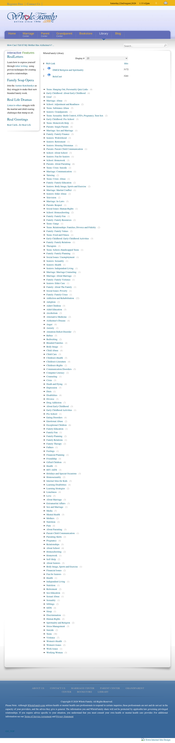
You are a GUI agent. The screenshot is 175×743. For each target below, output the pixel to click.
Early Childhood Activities (59, 410)
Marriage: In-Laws (55, 201)
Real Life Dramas (19, 99)
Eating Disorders (54, 417)
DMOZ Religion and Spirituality (68, 69)
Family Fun (52, 432)
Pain (48, 525)
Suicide (50, 630)
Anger (49, 324)
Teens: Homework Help (57, 122)
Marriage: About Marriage (59, 275)
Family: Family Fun (56, 216)
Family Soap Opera (20, 79)
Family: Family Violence (58, 279)
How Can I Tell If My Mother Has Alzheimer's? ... (30, 45)
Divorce (50, 398)
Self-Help (51, 559)
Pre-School (51, 413)
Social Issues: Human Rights (59, 208)
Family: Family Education (58, 182)
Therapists (51, 246)
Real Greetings (17, 119)
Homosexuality (53, 477)
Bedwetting (51, 339)
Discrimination (53, 615)
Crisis (49, 380)
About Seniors (53, 563)
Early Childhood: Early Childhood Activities (67, 238)
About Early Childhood (57, 406)
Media (49, 510)
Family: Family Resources (58, 219)
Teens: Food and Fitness (57, 234)
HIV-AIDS (51, 469)
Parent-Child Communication (60, 533)
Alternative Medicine (56, 316)
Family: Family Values (57, 231)
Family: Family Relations (58, 242)
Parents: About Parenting (58, 163)
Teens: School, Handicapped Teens (62, 249)
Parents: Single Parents (57, 126)
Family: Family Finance (57, 134)
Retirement (51, 589)
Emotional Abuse (54, 421)
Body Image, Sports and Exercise (62, 566)
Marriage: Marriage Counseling (61, 272)
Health (49, 466)
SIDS (49, 607)
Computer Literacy (55, 372)
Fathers (49, 447)
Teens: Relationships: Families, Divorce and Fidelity (71, 227)
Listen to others (14, 105)
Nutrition (50, 521)
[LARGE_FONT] (159, 3)
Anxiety (50, 327)
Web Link (50, 63)
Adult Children (53, 305)
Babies (49, 335)
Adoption (51, 301)
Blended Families (54, 342)
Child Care (51, 354)
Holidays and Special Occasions (61, 473)
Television (51, 197)
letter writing (21, 66)
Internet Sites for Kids (56, 480)
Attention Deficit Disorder (58, 331)
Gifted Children (54, 462)
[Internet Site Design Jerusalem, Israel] (155, 739)
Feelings (50, 451)
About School (53, 548)
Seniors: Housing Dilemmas (59, 145)
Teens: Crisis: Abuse (56, 178)
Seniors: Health (53, 264)
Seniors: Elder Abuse (56, 193)
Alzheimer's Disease (55, 320)
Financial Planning (55, 454)
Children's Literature (56, 361)
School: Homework (55, 160)
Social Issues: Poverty (56, 290)
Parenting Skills (54, 536)
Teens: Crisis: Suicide (56, 167)
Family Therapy (54, 443)
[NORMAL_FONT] (156, 3)
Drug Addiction (54, 402)
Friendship (51, 458)
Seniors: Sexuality (55, 260)
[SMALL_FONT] (153, 3)
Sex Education (53, 592)
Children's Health (54, 357)
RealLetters (15, 56)
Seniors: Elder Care (55, 283)
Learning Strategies (55, 488)
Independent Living (55, 581)
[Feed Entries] (166, 3)
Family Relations (54, 439)
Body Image (52, 346)
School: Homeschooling (57, 212)
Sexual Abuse (52, 596)
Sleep (49, 611)
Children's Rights (54, 365)
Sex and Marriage (54, 506)
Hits (126, 63)
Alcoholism (52, 313)
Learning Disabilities (56, 484)
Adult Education (54, 309)
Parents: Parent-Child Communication (64, 149)
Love (48, 495)
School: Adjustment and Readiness (62, 104)
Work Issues (52, 648)
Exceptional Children (56, 425)
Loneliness (51, 492)
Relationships (52, 544)
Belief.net (57, 76)
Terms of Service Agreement (38, 716)
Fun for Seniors (53, 574)
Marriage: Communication (59, 171)
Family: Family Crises (57, 294)
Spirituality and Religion (58, 622)
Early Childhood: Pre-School (60, 119)
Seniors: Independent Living (59, 268)
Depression (51, 387)
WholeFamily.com (36, 705)
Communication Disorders (59, 369)
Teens (49, 633)
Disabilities (51, 395)
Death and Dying (54, 384)
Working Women (54, 652)
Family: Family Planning (58, 253)
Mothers (50, 518)
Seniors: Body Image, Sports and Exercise (66, 186)
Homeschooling (54, 551)
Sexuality (51, 600)
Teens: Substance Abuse (57, 108)
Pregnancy (51, 540)
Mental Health (53, 514)
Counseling (51, 376)
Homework (51, 555)
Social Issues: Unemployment (60, 257)
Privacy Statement (64, 716)
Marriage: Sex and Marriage (59, 130)
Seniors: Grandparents (57, 111)
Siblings (50, 604)
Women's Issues (53, 644)
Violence (50, 637)
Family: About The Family (59, 287)
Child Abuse (52, 350)
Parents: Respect (54, 205)
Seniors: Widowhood (56, 137)
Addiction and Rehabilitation (60, 298)
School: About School (57, 152)
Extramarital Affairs (55, 503)
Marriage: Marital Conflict (59, 190)
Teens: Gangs (52, 223)
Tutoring (50, 175)
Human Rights (53, 618)
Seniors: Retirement (55, 141)
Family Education (54, 428)
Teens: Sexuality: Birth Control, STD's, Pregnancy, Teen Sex (74, 115)
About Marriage (54, 499)
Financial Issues (54, 570)
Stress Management (55, 626)
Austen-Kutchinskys (24, 85)
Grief (49, 96)
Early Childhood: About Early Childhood (66, 93)
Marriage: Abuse (54, 100)
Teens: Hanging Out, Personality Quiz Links (67, 89)
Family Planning (54, 436)
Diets (48, 391)
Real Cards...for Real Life (19, 124)
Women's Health (54, 641)
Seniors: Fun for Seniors (58, 156)
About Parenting (54, 529)
